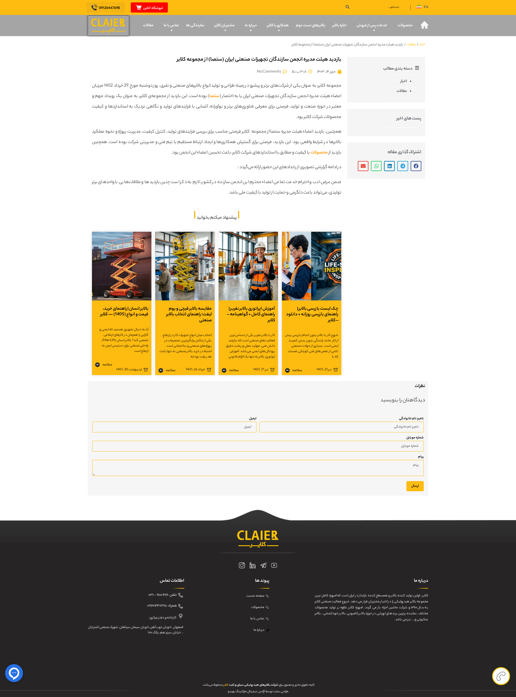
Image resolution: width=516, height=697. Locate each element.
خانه (422, 45)
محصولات (405, 25)
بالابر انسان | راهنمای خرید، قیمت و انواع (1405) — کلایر (124, 311)
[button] (422, 7)
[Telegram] (263, 565)
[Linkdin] (252, 565)
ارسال (415, 486)
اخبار (403, 81)
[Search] (347, 7)
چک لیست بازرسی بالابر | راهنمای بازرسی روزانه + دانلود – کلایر (312, 314)
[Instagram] (241, 565)
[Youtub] (274, 565)
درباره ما (251, 25)
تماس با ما (171, 25)
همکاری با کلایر (278, 25)
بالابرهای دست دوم (310, 25)
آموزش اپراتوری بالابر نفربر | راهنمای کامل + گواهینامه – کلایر (251, 314)
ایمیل (253, 418)
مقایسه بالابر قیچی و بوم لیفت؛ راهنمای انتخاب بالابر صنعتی (189, 314)
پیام (421, 457)
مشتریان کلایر (224, 25)
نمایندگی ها (195, 25)
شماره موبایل (415, 438)
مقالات (148, 25)
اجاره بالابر (339, 25)
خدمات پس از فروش (372, 25)
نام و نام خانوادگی (411, 418)
